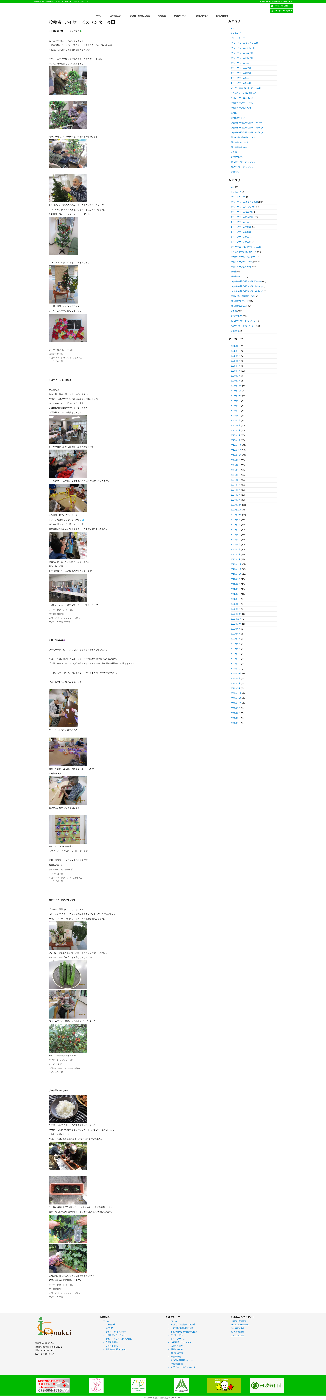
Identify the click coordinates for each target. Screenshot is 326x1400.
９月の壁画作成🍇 (57, 640)
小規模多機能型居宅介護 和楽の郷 (247, 127)
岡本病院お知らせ (239, 147)
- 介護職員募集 (110, 1342)
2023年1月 (236, 559)
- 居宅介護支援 (175, 1353)
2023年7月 (236, 530)
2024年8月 (236, 465)
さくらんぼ (236, 33)
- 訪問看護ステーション (114, 1335)
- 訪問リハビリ (175, 1346)
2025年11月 (236, 391)
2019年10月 (236, 698)
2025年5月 (236, 420)
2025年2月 (236, 435)
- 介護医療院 (174, 1356)
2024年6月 (236, 475)
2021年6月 (236, 644)
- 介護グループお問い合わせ (181, 1367)
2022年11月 (236, 569)
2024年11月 (236, 450)
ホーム (106, 1321)
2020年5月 (236, 688)
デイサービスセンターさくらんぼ (246, 88)
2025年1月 (236, 440)
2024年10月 (236, 455)
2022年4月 (236, 599)
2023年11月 (236, 510)
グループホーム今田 (240, 63)
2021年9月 (236, 629)
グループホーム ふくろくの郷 (244, 43)
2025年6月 (236, 415)
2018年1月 (236, 723)
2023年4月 (236, 544)
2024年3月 (236, 490)
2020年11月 (236, 668)
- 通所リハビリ (175, 1349)
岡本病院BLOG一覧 (240, 142)
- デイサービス (175, 1335)
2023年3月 (236, 549)
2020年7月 (236, 683)
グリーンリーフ (238, 38)
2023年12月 (236, 505)
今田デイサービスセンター (61, 358)
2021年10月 (236, 624)
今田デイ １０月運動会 (60, 380)
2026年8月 (236, 346)
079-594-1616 (280, 6)
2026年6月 (236, 356)
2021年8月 (236, 634)
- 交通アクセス (110, 1346)
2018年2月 (236, 718)
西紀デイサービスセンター (243, 167)
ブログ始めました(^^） (60, 1090)
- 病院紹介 (108, 1328)
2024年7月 (236, 470)
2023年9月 (236, 520)
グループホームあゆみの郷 (243, 48)
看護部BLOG (236, 157)
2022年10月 (236, 574)
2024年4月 (236, 485)
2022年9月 (236, 579)
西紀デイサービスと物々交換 (62, 900)
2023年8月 (236, 525)
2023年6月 (236, 534)
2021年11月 (236, 619)
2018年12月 (236, 703)
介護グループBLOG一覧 (242, 103)
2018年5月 (236, 708)
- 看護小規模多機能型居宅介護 (182, 1332)
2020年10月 (236, 673)
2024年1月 (236, 500)
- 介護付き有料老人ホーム (180, 1360)
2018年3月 (236, 713)
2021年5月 (236, 649)
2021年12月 (236, 614)
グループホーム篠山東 (241, 83)
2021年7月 (236, 639)
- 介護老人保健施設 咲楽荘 (181, 1324)
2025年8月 (236, 406)
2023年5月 (236, 539)
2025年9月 (236, 401)
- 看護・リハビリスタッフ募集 (117, 1339)
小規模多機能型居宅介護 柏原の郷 (247, 132)
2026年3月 (236, 371)
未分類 (67, 621)
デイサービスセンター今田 (61, 350)
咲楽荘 (234, 113)
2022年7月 (236, 589)
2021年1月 (236, 663)
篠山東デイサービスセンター (244, 162)
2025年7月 (236, 410)
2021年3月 (236, 654)
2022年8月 (236, 584)
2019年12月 (236, 693)
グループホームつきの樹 (242, 53)
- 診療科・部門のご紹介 (114, 1332)
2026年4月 (236, 366)
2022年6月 (236, 594)
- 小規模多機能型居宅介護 (180, 1328)
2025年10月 (236, 396)
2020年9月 (236, 678)
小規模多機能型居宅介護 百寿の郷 (246, 122)
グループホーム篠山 (240, 78)
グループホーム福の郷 (241, 73)
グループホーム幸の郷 (241, 68)
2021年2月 (236, 659)
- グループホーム (176, 1339)
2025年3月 (236, 430)
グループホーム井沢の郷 (242, 58)
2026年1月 (236, 381)
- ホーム (172, 1321)
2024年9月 (236, 460)
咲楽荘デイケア (238, 118)
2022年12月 (236, 564)
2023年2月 (236, 554)
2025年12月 (236, 386)
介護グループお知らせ (241, 108)
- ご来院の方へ (110, 1324)
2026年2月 (236, 376)
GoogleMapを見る (282, 10)
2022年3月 (236, 604)
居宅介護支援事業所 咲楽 (243, 137)
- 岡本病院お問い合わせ (114, 1349)
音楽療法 (235, 172)
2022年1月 (236, 609)
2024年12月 (236, 445)
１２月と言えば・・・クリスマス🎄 (65, 31)
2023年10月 (236, 515)
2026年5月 (236, 361)
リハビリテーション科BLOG (244, 93)
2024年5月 (236, 480)
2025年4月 (236, 425)
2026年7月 (236, 351)
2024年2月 (236, 495)
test (232, 28)
